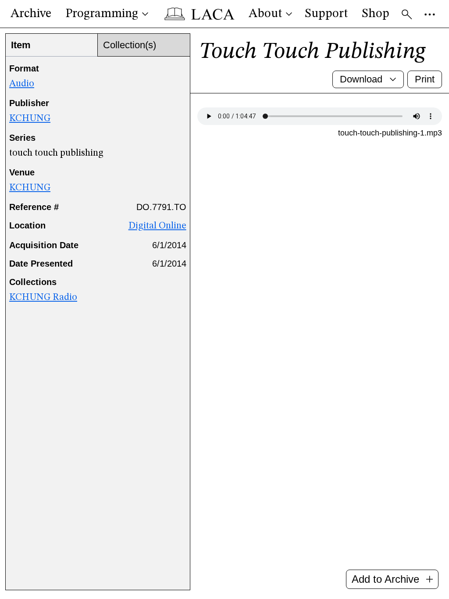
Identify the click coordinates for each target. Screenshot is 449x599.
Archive (31, 14)
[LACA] (199, 14)
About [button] (265, 14)
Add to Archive (385, 579)
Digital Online (157, 226)
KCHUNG (29, 118)
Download (361, 79)
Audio (21, 84)
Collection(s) (129, 44)
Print (425, 79)
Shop (375, 14)
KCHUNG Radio (43, 297)
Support (326, 14)
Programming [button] (101, 14)
